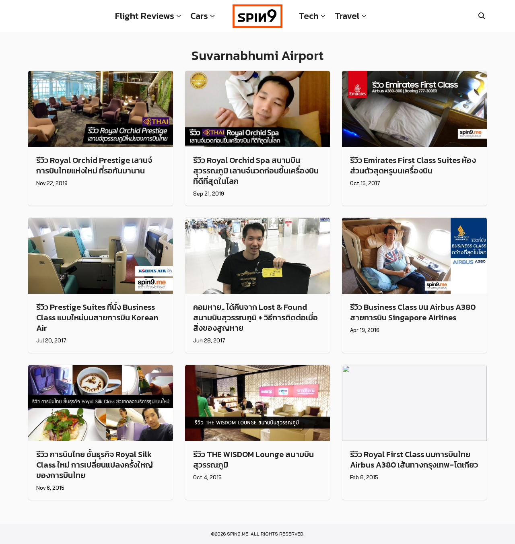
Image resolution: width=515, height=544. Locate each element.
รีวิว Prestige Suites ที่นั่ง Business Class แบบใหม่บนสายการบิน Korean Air (97, 317)
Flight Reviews (144, 16)
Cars (199, 16)
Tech (309, 16)
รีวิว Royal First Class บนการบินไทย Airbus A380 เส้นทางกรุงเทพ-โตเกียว (414, 459)
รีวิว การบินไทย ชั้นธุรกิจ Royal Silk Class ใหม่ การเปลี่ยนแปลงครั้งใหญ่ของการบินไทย (94, 464)
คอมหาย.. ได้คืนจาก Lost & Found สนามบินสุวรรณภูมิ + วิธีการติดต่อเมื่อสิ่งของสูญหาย (255, 317)
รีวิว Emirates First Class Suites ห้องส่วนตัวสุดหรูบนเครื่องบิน (413, 165)
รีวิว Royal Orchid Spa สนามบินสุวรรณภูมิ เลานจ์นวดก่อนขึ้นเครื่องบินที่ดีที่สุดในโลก (256, 170)
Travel (347, 16)
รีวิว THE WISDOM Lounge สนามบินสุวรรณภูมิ (253, 459)
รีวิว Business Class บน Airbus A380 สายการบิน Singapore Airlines (413, 312)
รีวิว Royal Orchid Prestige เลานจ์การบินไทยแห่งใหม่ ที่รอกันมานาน (94, 165)
